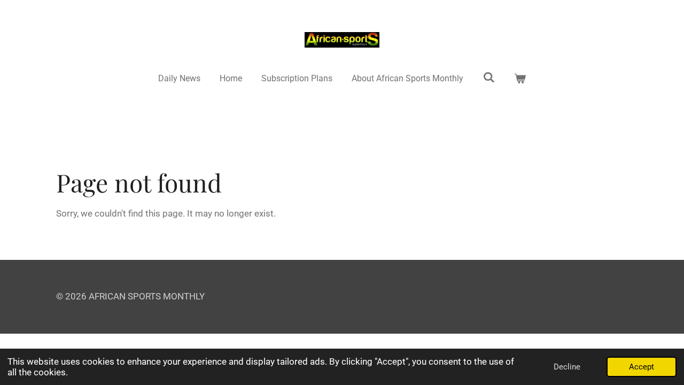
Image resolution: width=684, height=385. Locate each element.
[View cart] (520, 78)
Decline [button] (567, 367)
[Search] (489, 77)
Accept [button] (641, 367)
